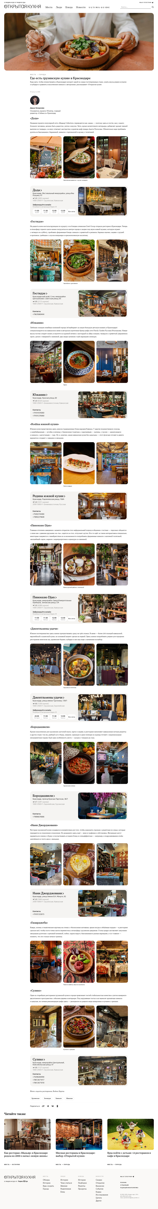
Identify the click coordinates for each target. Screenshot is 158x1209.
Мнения (64, 1186)
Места (48, 7)
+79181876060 (38, 413)
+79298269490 (38, 1077)
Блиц (63, 1192)
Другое (98, 1201)
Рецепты (81, 1186)
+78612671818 (38, 1083)
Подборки (82, 1183)
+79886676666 (38, 817)
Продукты (82, 1189)
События (99, 1189)
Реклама (123, 1182)
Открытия (100, 1183)
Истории (16, 1164)
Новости (81, 7)
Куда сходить (48, 1186)
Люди (59, 7)
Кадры (98, 1192)
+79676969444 (38, 314)
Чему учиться (66, 1183)
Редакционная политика (129, 1187)
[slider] (102, 201)
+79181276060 (38, 416)
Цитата (99, 1198)
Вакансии (100, 1186)
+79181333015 (38, 914)
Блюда (69, 7)
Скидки (99, 1180)
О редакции (124, 1185)
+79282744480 (38, 514)
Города (42, 74)
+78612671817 (38, 1080)
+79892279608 (38, 517)
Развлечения (66, 1189)
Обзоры (46, 1180)
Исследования (102, 1195)
